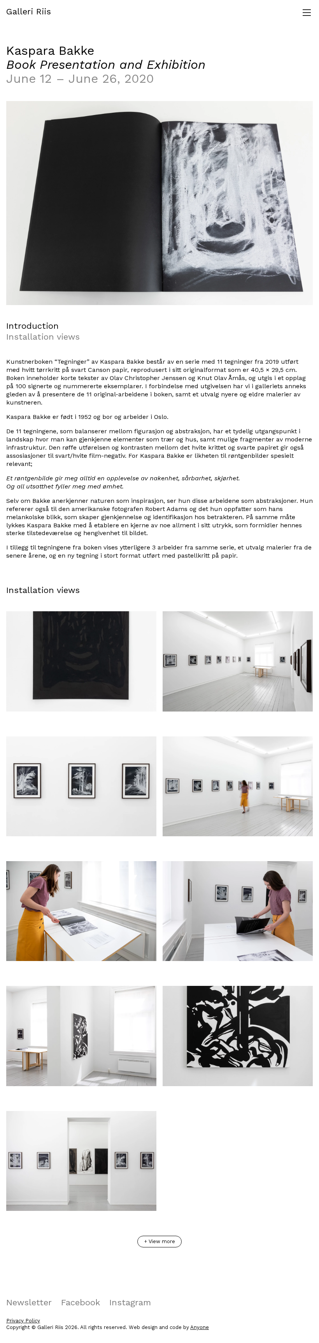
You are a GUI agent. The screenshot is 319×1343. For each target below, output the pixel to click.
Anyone (199, 1327)
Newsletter (29, 1302)
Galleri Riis (28, 11)
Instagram (130, 1302)
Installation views (43, 337)
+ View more (159, 1241)
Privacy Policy (23, 1321)
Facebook (80, 1302)
